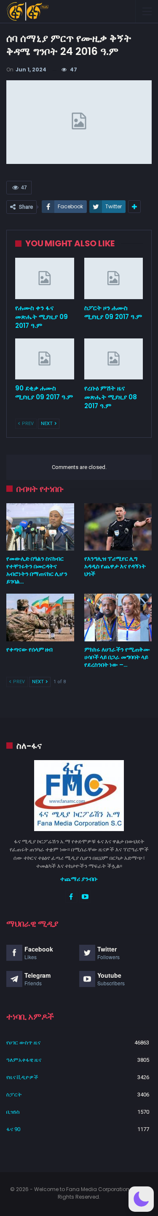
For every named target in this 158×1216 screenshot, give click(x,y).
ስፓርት (13, 1094)
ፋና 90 (13, 1129)
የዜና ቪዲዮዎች (22, 1077)
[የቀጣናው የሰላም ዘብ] (40, 617)
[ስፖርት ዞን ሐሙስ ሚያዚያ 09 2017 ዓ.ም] (113, 278)
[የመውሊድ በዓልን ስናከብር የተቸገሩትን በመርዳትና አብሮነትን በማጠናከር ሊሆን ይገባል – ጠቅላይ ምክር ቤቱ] (40, 527)
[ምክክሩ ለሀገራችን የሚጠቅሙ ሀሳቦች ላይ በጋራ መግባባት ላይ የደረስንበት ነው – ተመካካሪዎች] (118, 617)
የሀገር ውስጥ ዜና (23, 1042)
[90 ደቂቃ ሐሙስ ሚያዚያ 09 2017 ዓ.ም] (44, 359)
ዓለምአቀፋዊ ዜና (23, 1060)
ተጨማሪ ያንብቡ (79, 879)
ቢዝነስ (13, 1112)
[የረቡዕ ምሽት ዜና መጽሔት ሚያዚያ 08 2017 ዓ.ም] (113, 359)
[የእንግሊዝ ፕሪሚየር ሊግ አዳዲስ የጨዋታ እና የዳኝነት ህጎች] (118, 527)
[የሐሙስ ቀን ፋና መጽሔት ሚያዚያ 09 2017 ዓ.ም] (44, 278)
